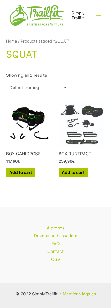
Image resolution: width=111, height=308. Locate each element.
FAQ (55, 243)
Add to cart (20, 172)
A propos (55, 227)
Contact (55, 251)
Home (11, 41)
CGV (55, 259)
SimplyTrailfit (78, 15)
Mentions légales (79, 293)
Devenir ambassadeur (55, 235)
